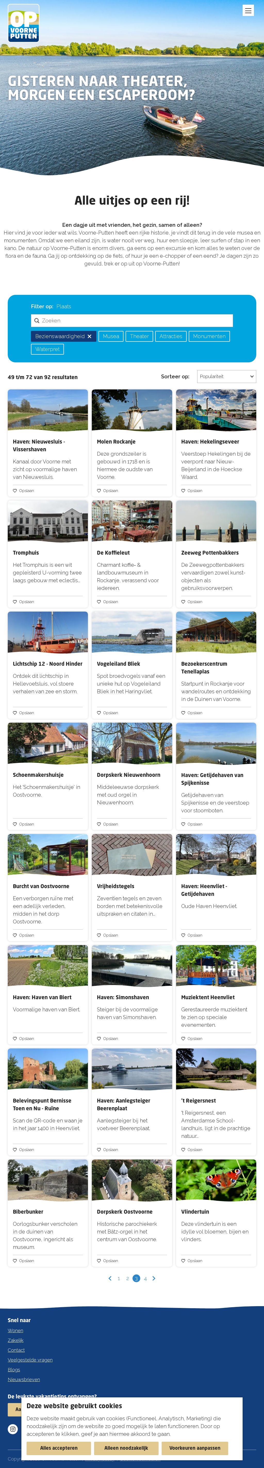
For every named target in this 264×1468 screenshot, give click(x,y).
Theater (139, 336)
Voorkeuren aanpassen (194, 1448)
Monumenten (209, 336)
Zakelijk (15, 1340)
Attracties (171, 336)
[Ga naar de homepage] (26, 23)
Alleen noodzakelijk (126, 1448)
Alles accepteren (59, 1448)
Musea (111, 336)
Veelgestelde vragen (30, 1360)
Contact (16, 1350)
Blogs (14, 1369)
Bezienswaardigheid (60, 336)
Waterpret (47, 349)
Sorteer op (175, 376)
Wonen (15, 1330)
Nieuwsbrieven (24, 1379)
